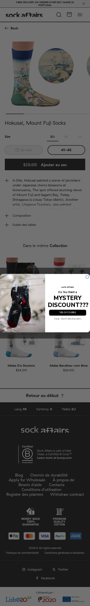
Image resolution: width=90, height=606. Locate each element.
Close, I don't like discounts (67, 318)
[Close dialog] (87, 276)
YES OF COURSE (67, 312)
